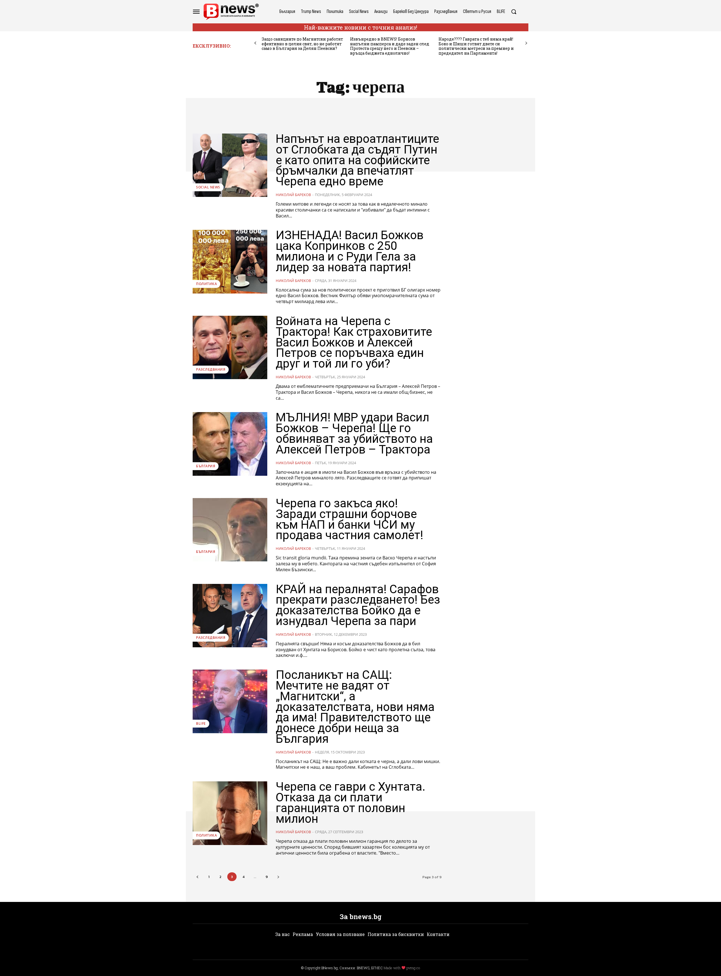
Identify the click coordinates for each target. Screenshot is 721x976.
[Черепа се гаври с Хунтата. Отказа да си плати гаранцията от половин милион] (230, 813)
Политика (206, 283)
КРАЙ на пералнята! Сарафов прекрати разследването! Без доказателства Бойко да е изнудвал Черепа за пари (358, 605)
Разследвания (210, 369)
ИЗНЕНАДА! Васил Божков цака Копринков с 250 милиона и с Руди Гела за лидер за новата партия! (350, 251)
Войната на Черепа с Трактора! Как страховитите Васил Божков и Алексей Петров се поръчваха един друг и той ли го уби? (354, 342)
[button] (513, 11)
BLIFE (201, 723)
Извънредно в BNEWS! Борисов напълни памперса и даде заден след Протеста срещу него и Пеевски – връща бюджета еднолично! (389, 46)
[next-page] (526, 43)
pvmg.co (413, 967)
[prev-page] (255, 43)
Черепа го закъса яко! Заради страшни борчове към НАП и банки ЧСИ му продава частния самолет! (349, 519)
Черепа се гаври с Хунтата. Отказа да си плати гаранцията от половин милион (350, 802)
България (205, 466)
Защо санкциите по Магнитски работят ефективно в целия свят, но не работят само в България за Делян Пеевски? (302, 43)
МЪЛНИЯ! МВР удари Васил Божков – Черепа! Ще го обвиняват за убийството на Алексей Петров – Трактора (354, 433)
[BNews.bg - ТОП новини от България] (231, 12)
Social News (208, 187)
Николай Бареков (293, 194)
